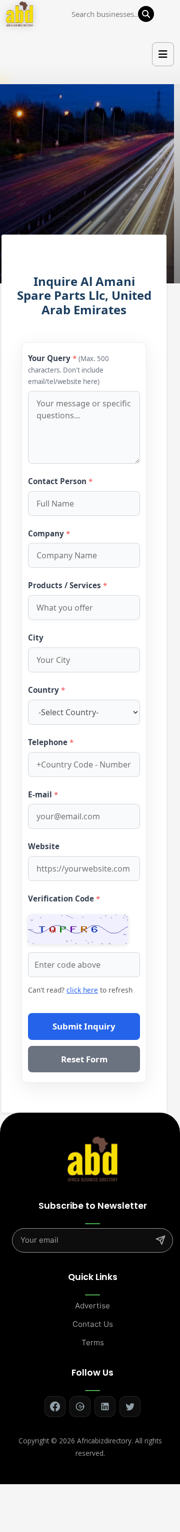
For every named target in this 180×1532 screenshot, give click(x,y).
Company (49, 533)
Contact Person (60, 481)
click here (82, 990)
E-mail (43, 794)
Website (44, 846)
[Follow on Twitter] (130, 1406)
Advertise (92, 1305)
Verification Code (64, 898)
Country (46, 690)
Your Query (68, 369)
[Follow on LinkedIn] (105, 1406)
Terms (93, 1342)
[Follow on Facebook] (55, 1406)
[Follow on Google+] (80, 1406)
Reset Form (84, 1059)
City (36, 637)
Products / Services (67, 585)
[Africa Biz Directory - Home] (93, 1158)
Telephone (51, 742)
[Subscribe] (160, 1240)
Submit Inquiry (84, 1026)
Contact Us (92, 1324)
